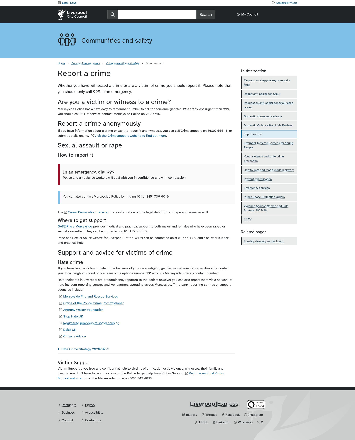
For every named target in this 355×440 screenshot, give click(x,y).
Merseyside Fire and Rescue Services (90, 296)
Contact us (93, 420)
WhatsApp (245, 422)
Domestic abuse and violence (263, 116)
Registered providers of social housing (91, 323)
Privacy (90, 405)
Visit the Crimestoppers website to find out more (130, 136)
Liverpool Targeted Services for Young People (268, 145)
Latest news (69, 2)
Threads (211, 415)
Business (68, 412)
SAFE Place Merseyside (75, 226)
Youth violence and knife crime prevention (264, 159)
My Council (249, 14)
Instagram (255, 415)
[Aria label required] (66, 40)
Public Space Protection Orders (264, 197)
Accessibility (94, 412)
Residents (69, 405)
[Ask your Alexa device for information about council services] (256, 404)
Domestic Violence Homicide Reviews (268, 125)
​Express (214, 403)
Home (61, 63)
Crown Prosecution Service (87, 212)
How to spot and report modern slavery (269, 170)
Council (67, 420)
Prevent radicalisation (258, 179)
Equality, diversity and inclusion (264, 241)
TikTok (203, 422)
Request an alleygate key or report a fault (267, 83)
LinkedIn (222, 422)
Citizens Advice (74, 336)
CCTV (247, 219)
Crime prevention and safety (122, 63)
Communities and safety (86, 63)
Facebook (233, 415)
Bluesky (191, 415)
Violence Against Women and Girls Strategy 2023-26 (266, 208)
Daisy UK (69, 330)
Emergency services (257, 188)
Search (206, 14)
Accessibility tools (286, 2)
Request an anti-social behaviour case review (268, 105)
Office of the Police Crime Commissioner (93, 303)
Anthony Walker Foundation (83, 310)
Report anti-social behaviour (262, 94)
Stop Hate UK (73, 316)
